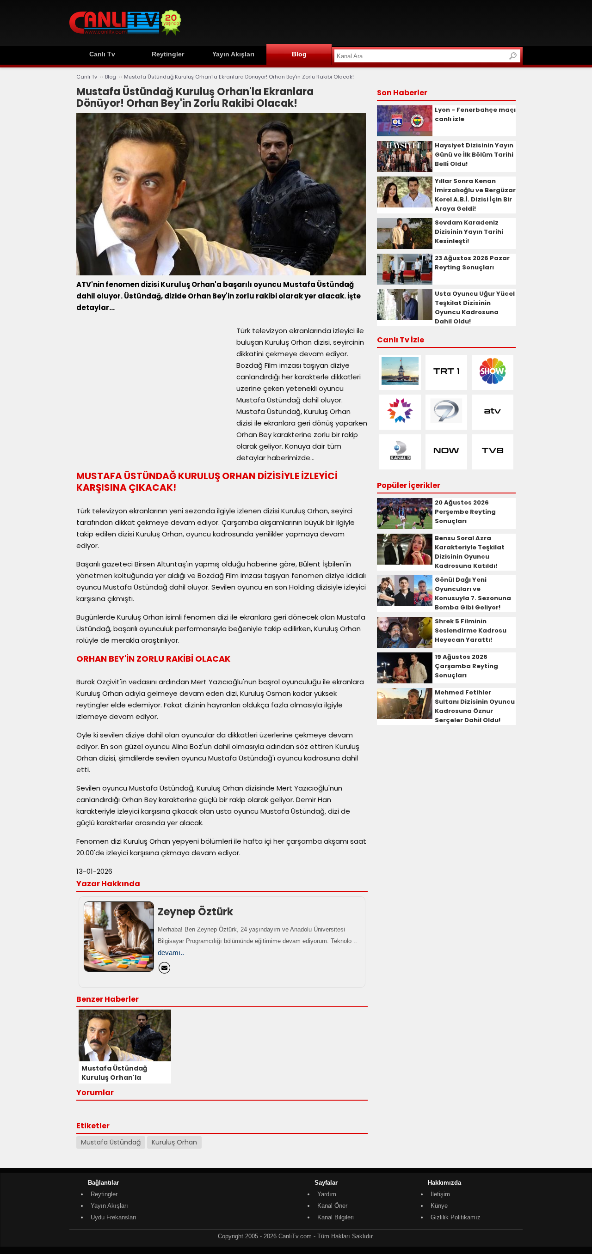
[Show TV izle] (492, 382)
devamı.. (171, 952)
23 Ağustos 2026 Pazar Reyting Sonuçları (472, 263)
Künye (439, 1205)
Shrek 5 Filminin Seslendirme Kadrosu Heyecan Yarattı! (470, 630)
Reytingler (168, 54)
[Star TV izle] (400, 422)
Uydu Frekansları (113, 1217)
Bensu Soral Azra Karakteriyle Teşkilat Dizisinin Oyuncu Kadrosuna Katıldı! (470, 552)
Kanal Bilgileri (335, 1217)
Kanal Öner (332, 1205)
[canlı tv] (125, 36)
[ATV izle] (492, 422)
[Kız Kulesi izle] (400, 382)
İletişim (440, 1194)
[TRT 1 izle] (446, 382)
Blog (299, 54)
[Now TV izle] (446, 462)
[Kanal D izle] (400, 462)
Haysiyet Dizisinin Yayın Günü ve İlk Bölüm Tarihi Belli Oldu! (474, 154)
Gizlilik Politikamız (456, 1217)
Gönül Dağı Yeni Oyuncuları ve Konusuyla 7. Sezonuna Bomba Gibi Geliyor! (473, 593)
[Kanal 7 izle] (446, 422)
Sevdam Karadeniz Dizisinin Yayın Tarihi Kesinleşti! (469, 231)
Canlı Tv (102, 54)
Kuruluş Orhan (174, 1142)
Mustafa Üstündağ (111, 1142)
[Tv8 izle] (492, 462)
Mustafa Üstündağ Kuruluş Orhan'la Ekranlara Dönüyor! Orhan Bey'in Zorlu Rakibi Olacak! (239, 76)
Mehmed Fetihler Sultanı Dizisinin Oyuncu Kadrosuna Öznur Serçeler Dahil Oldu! (475, 706)
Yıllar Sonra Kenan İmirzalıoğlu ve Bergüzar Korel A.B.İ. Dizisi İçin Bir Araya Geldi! (475, 195)
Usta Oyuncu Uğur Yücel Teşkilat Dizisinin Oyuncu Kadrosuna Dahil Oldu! (475, 307)
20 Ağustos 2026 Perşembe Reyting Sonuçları (465, 511)
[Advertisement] (354, 22)
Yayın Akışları (233, 54)
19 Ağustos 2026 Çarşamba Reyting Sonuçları (466, 666)
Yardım (326, 1194)
